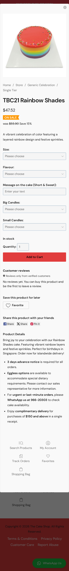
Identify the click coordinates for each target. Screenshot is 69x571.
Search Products (21, 448)
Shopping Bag (21, 474)
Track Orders (21, 461)
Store (19, 85)
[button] (16, 305)
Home (7, 85)
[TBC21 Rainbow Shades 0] (34, 45)
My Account (48, 448)
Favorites (48, 461)
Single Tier (10, 90)
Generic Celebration (41, 85)
